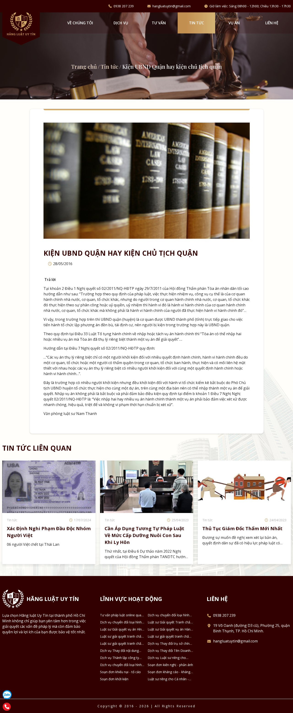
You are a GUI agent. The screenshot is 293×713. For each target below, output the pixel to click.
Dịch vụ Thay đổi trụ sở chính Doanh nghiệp (169, 643)
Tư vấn (159, 22)
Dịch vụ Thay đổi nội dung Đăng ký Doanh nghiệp (119, 650)
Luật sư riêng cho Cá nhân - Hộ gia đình (168, 679)
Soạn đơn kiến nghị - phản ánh (170, 665)
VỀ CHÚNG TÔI (80, 22)
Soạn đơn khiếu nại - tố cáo (120, 672)
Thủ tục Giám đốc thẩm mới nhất (145, 528)
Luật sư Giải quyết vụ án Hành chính (170, 629)
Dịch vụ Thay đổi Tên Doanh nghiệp (169, 650)
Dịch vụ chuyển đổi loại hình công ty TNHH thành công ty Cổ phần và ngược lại (121, 622)
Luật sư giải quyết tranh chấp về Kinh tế (121, 643)
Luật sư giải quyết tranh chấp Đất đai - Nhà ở (121, 636)
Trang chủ (84, 66)
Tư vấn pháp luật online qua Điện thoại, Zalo (120, 615)
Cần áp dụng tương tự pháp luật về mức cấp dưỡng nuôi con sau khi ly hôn (47, 535)
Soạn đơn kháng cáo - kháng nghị (169, 672)
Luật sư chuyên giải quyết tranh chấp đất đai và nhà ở (241, 531)
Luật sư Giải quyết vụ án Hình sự (122, 629)
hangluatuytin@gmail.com (171, 6)
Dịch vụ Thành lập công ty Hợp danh (119, 657)
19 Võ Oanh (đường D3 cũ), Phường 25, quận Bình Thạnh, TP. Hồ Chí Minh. (251, 628)
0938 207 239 (124, 6)
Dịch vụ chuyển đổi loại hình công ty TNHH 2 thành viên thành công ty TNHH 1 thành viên (169, 615)
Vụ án (234, 22)
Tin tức (196, 22)
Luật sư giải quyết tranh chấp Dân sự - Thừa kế (169, 636)
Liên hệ (271, 22)
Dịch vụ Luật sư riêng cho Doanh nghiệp (167, 657)
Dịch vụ (121, 22)
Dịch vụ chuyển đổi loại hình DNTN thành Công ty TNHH (121, 665)
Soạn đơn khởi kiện (114, 679)
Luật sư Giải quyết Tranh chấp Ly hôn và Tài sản (170, 622)
